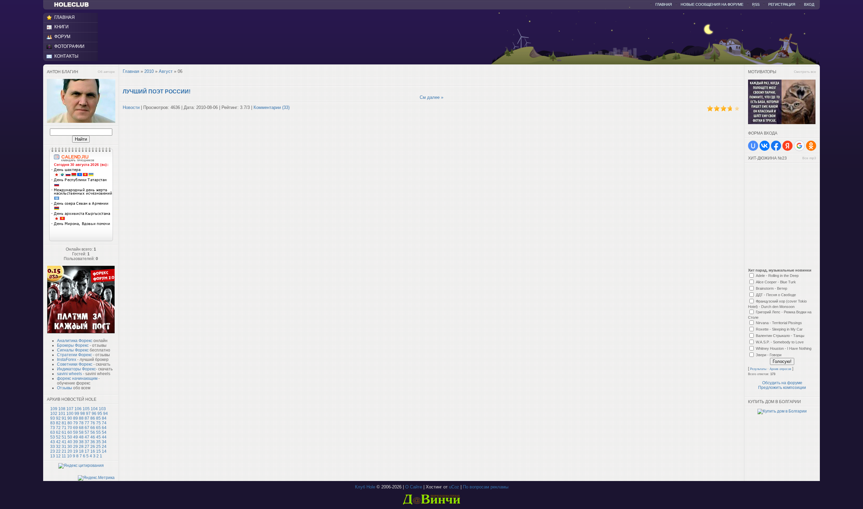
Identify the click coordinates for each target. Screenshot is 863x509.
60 (69, 432)
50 (69, 437)
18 (81, 451)
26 (92, 446)
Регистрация (781, 4)
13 (52, 456)
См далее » (431, 97)
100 (69, 413)
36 (92, 442)
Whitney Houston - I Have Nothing (783, 348)
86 (92, 418)
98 (82, 413)
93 (52, 418)
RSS (756, 4)
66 (92, 427)
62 (58, 432)
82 (58, 423)
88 (81, 418)
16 (92, 451)
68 (81, 427)
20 (69, 451)
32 (58, 446)
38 (81, 442)
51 (64, 437)
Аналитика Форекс (74, 340)
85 (98, 418)
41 (64, 442)
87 (87, 418)
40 (69, 442)
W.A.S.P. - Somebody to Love (780, 342)
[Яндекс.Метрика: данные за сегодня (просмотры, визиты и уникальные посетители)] (96, 478)
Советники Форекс (74, 364)
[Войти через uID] (753, 146)
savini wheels (69, 373)
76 (92, 423)
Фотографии (69, 46)
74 (104, 423)
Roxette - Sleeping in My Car (779, 329)
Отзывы (64, 388)
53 (52, 437)
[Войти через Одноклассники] (811, 146)
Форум (62, 36)
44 (104, 437)
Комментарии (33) (272, 107)
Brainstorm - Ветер (771, 288)
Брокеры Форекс (73, 345)
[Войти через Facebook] (776, 146)
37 (87, 442)
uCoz (454, 486)
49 (75, 437)
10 (69, 456)
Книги (61, 26)
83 (52, 423)
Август (166, 71)
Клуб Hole (365, 486)
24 (104, 446)
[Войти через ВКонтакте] (765, 146)
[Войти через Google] (799, 145)
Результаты (758, 369)
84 (104, 418)
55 (98, 432)
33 (52, 446)
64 (104, 427)
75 (98, 423)
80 (69, 423)
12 (58, 456)
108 (61, 408)
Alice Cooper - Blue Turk (776, 282)
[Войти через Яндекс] (787, 146)
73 (52, 427)
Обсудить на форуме (782, 382)
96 (94, 413)
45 (98, 437)
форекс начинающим (77, 378)
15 (98, 451)
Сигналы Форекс (73, 350)
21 (64, 451)
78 (81, 423)
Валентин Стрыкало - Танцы (780, 336)
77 (87, 423)
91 (64, 418)
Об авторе (106, 72)
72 (58, 427)
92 (58, 418)
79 (75, 423)
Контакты (66, 56)
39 (75, 442)
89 (75, 418)
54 (104, 432)
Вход (809, 4)
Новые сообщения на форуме (712, 4)
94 (105, 413)
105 (86, 408)
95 (99, 413)
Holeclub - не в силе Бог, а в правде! (74, 4)
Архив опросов (780, 369)
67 (87, 427)
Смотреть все (805, 72)
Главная (663, 4)
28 (81, 446)
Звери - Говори (768, 355)
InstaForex (66, 359)
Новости (131, 107)
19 (75, 451)
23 (52, 451)
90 (69, 418)
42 (58, 442)
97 (88, 413)
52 (58, 437)
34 (104, 442)
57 (87, 432)
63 (52, 432)
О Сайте (413, 486)
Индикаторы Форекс (76, 369)
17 (87, 451)
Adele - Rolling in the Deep (777, 276)
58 (81, 432)
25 (98, 446)
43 (52, 442)
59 (75, 432)
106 (78, 408)
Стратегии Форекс (74, 354)
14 (104, 451)
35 (98, 442)
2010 (149, 71)
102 (53, 413)
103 (102, 408)
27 (87, 446)
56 (92, 432)
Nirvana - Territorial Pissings (779, 323)
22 (58, 451)
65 (98, 427)
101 (61, 413)
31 (64, 446)
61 (64, 432)
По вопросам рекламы (485, 486)
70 (69, 427)
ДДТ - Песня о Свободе (776, 295)
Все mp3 (809, 158)
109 (53, 408)
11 (64, 456)
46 (92, 437)
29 (75, 446)
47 (87, 437)
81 (64, 423)
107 (69, 408)
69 (75, 427)
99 (77, 413)
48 (81, 437)
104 (94, 408)
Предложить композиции (782, 387)
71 (64, 427)
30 (69, 446)
